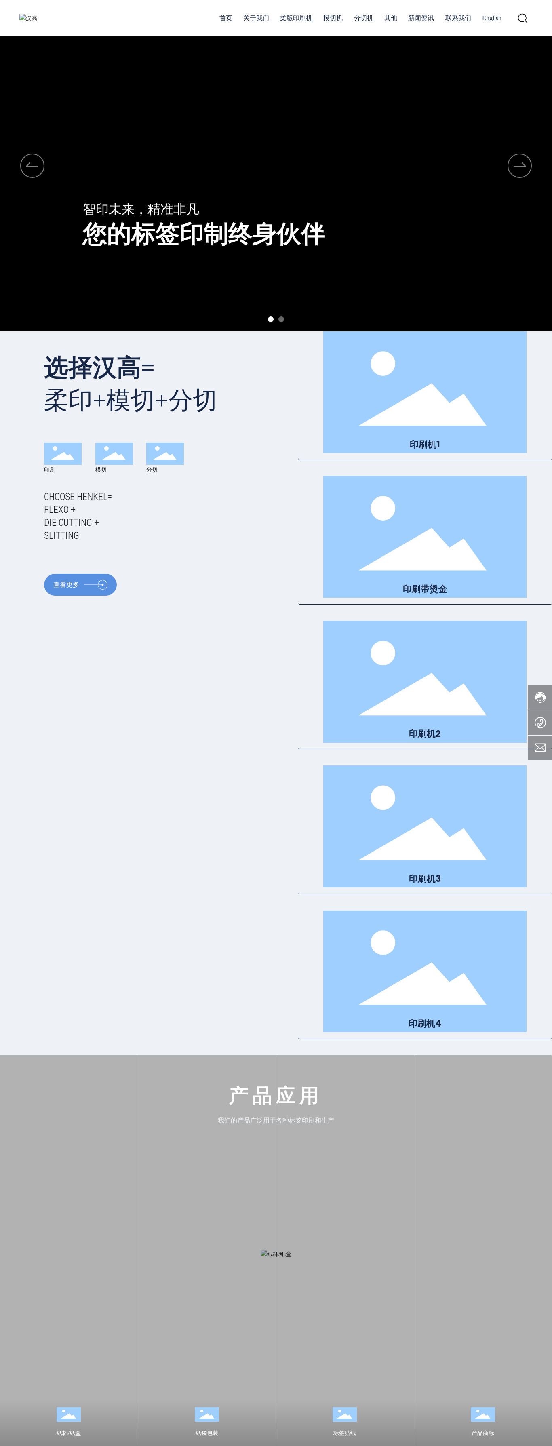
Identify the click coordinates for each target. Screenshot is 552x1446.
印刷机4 (425, 1023)
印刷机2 (425, 734)
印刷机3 (425, 879)
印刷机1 (425, 444)
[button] (271, 319)
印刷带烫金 (425, 589)
